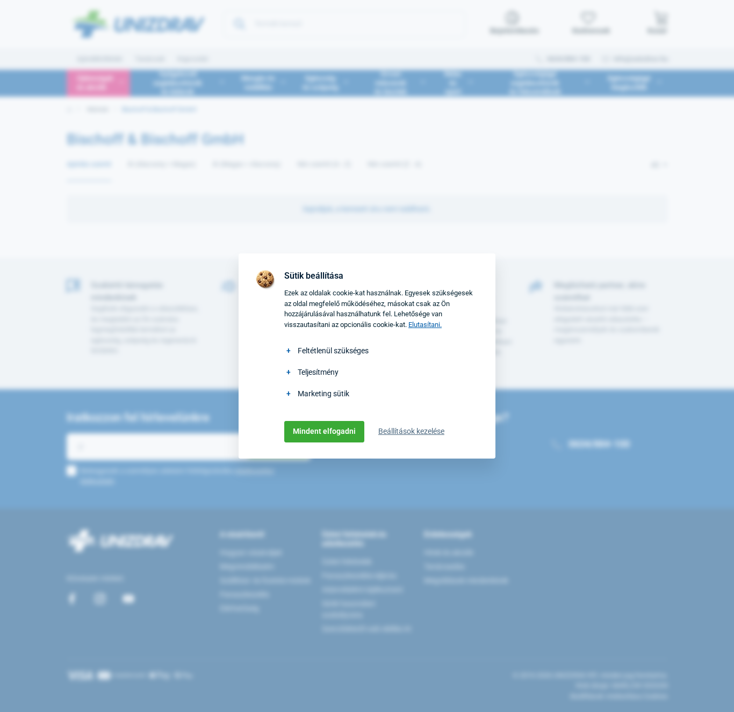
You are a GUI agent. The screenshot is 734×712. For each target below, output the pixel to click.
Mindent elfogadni (324, 431)
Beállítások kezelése (411, 431)
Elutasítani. (425, 325)
